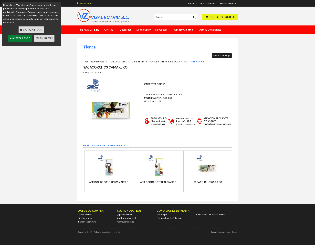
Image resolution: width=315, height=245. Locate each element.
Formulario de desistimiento (169, 218)
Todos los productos (93, 61)
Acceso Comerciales (210, 29)
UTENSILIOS (197, 61)
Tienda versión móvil (87, 222)
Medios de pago (85, 218)
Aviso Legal (162, 214)
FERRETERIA (138, 61)
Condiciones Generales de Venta (210, 214)
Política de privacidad (126, 218)
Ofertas (108, 29)
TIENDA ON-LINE (117, 61)
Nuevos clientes (228, 3)
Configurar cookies (125, 222)
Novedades (161, 29)
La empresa (142, 29)
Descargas (125, 29)
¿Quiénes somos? (125, 214)
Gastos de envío (85, 214)
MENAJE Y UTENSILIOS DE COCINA (168, 61)
